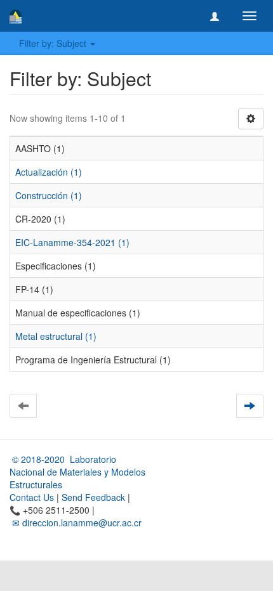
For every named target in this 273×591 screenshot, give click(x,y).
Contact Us (32, 497)
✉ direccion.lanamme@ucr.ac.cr (76, 522)
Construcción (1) (48, 195)
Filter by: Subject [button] (54, 43)
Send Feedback (93, 497)
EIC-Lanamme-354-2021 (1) (72, 242)
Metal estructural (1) (56, 336)
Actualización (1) (48, 172)
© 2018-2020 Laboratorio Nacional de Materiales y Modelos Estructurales (77, 472)
